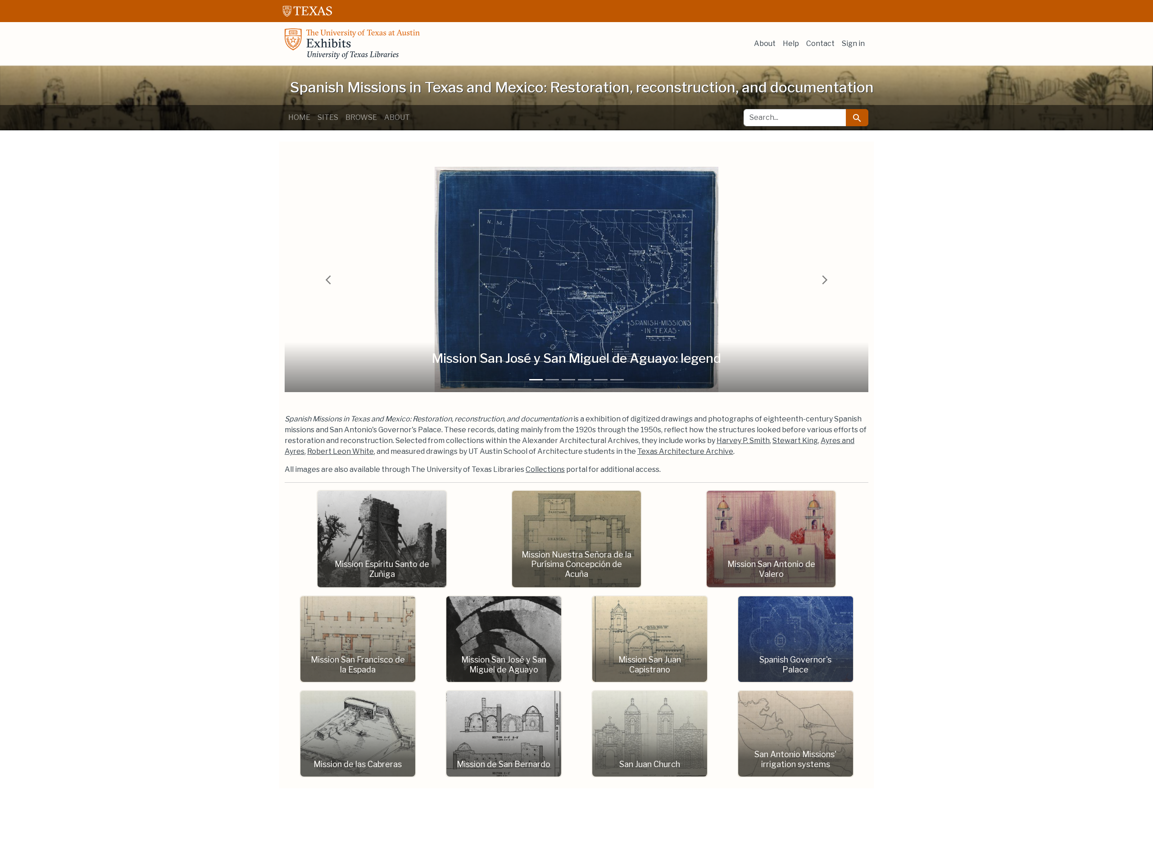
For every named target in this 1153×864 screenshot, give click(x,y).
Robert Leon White (340, 451)
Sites (328, 117)
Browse (361, 117)
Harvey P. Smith (743, 440)
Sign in (853, 43)
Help (791, 43)
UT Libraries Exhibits (352, 44)
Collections (545, 469)
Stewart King (795, 440)
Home (299, 117)
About (765, 43)
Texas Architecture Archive (685, 451)
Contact (820, 43)
